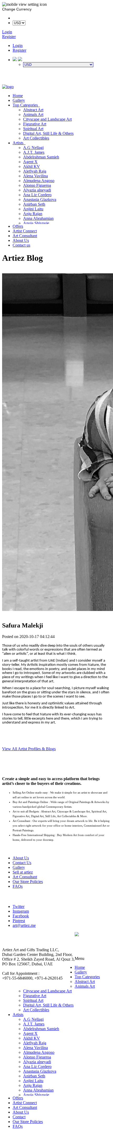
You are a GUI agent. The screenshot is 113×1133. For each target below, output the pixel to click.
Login (18, 45)
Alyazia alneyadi (37, 190)
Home (18, 95)
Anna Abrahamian (38, 218)
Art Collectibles (36, 138)
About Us (21, 240)
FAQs (18, 886)
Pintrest (19, 920)
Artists (19, 143)
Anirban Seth (34, 204)
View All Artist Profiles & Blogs (29, 749)
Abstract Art (33, 110)
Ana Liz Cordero (37, 195)
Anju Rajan (32, 213)
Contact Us (22, 862)
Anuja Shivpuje (36, 223)
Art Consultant (25, 235)
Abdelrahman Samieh (41, 157)
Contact (19, 1117)
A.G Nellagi (33, 147)
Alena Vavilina (35, 176)
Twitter (18, 906)
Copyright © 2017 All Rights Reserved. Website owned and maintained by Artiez (92, 946)
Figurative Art (34, 124)
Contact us (21, 245)
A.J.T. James (33, 152)
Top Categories (26, 105)
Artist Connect (25, 231)
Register (19, 50)
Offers (18, 226)
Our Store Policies (28, 881)
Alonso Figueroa (37, 185)
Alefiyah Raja (34, 171)
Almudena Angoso (38, 180)
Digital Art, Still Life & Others (48, 133)
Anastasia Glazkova (39, 199)
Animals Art (33, 114)
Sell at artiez (23, 872)
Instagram (21, 911)
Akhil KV (31, 166)
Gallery (19, 100)
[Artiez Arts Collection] (8, 86)
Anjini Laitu (33, 209)
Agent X (30, 161)
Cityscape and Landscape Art (47, 119)
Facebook (21, 916)
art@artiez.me (24, 925)
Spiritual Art (33, 128)
